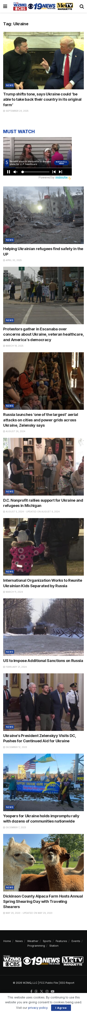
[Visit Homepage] (43, 6)
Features (61, 941)
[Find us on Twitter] (41, 991)
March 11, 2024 (14, 592)
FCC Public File (48, 982)
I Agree (61, 1007)
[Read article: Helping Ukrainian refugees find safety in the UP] (43, 215)
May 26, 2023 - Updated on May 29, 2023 (28, 913)
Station (53, 945)
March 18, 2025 (14, 345)
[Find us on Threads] (36, 991)
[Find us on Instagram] (47, 991)
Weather (32, 941)
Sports (47, 941)
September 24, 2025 (17, 111)
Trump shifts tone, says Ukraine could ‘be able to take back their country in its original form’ (42, 99)
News (9, 85)
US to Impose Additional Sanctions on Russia (43, 660)
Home (7, 941)
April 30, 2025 (13, 260)
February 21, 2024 (16, 667)
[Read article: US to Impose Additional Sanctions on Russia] (43, 627)
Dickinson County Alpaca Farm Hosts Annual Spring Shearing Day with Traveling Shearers (43, 901)
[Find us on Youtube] (52, 991)
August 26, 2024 (15, 431)
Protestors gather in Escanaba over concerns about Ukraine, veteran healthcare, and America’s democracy (43, 334)
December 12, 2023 (16, 747)
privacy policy (38, 1007)
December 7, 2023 (15, 827)
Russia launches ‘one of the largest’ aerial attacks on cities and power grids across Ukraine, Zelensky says (40, 419)
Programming (36, 945)
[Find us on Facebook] (31, 991)
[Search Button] (82, 6)
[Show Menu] (5, 6)
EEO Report (67, 982)
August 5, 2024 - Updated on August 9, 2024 (32, 511)
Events (76, 941)
